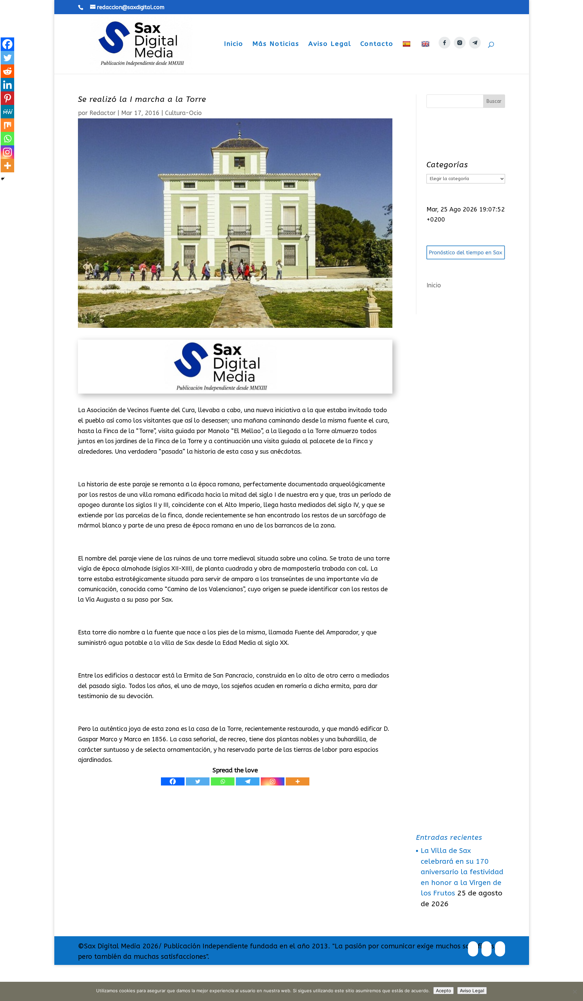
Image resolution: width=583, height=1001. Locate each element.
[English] (426, 57)
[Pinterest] (7, 98)
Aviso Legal (329, 44)
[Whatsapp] (222, 781)
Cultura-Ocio (183, 113)
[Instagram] (272, 781)
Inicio (233, 44)
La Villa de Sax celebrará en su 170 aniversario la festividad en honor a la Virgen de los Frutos (462, 872)
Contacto (376, 44)
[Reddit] (7, 71)
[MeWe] (7, 111)
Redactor (102, 113)
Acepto (443, 990)
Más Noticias (275, 44)
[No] (574, 991)
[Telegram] (247, 781)
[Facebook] (173, 781)
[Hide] (2, 178)
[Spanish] (407, 57)
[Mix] (7, 125)
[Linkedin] (7, 84)
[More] (297, 781)
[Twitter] (198, 781)
